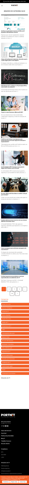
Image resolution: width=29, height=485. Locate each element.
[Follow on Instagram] (4, 426)
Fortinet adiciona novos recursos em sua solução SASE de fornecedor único (14, 220)
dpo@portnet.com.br (6, 423)
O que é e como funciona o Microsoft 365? (12, 112)
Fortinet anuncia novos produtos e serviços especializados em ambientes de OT (12, 277)
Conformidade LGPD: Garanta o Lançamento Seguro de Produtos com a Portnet (12, 167)
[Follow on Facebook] (2, 426)
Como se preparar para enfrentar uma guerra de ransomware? (13, 249)
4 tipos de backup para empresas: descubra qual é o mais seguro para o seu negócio (14, 60)
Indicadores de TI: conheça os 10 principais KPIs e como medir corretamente (14, 86)
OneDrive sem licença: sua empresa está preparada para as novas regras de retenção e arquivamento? (13, 140)
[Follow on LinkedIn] (5, 426)
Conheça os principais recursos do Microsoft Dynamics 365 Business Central (13, 31)
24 (12, 293)
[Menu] (2, 5)
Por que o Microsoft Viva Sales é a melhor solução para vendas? (14, 194)
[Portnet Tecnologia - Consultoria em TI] (14, 5)
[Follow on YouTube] (7, 426)
